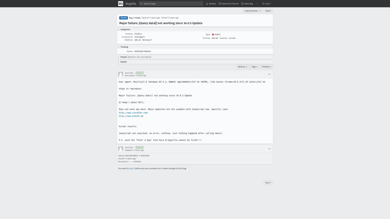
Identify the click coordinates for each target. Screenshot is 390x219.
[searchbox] (171, 3)
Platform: (129, 40)
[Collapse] (269, 74)
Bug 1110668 (134, 18)
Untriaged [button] (140, 37)
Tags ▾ (254, 67)
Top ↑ (268, 183)
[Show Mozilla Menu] (120, 3)
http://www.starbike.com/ (133, 112)
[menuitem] (211, 3)
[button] (266, 3)
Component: (127, 37)
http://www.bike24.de (131, 116)
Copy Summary (251, 11)
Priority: (206, 38)
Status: (130, 51)
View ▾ (268, 11)
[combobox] (171, 3)
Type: (208, 34)
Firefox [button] (138, 34)
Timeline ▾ (266, 67)
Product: (129, 34)
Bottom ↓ (242, 67)
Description (130, 76)
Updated (128, 150)
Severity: (223, 38)
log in (132, 168)
